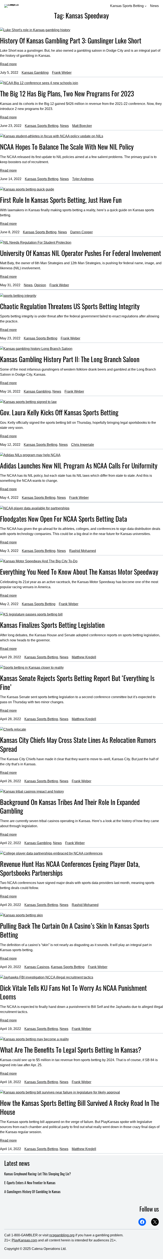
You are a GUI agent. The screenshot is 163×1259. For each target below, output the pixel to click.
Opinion (40, 285)
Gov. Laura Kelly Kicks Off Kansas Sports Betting (59, 412)
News (64, 126)
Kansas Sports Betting (41, 126)
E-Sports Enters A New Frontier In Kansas (29, 1183)
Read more (8, 64)
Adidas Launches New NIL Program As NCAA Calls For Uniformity (78, 465)
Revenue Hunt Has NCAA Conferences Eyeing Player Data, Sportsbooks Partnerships (70, 868)
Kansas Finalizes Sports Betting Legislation (52, 624)
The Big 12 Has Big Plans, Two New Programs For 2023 (67, 93)
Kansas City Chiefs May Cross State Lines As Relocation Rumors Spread (78, 744)
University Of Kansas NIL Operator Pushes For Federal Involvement (80, 253)
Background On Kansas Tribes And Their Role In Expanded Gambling (70, 806)
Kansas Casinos (36, 967)
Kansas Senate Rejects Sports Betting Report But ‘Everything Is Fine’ (77, 682)
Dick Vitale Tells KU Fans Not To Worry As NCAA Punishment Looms (73, 992)
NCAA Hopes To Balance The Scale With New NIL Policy (67, 146)
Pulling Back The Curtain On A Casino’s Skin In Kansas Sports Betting (74, 930)
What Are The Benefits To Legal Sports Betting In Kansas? (70, 1049)
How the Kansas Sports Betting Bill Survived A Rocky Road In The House (79, 1107)
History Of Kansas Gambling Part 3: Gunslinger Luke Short (70, 40)
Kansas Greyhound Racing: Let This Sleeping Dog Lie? (37, 1174)
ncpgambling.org (61, 1235)
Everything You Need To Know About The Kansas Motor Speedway (79, 571)
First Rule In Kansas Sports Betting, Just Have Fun (61, 199)
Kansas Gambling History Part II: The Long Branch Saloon (69, 359)
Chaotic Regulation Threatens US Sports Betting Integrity (70, 306)
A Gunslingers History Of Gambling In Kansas (32, 1192)
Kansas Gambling (35, 72)
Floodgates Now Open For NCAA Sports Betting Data (63, 518)
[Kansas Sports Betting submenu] (146, 6)
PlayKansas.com (24, 1240)
